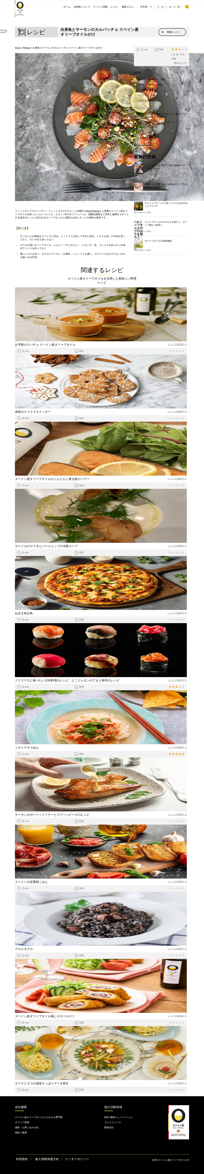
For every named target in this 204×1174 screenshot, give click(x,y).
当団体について (81, 7)
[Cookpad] (178, 7)
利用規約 (22, 1159)
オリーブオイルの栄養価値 (158, 241)
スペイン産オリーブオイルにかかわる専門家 (39, 1117)
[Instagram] (162, 7)
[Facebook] (166, 7)
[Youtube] (170, 7)
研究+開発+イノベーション (118, 1117)
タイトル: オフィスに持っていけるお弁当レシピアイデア (166, 204)
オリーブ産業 (22, 1122)
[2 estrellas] (176, 49)
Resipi (26, 47)
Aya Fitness (93, 211)
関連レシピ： (174, 32)
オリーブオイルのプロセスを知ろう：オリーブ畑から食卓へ (166, 223)
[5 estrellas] (186, 49)
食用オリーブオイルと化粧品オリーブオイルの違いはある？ (166, 185)
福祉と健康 (21, 1132)
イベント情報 (100, 7)
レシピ (114, 7)
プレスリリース (112, 1122)
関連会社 (109, 1127)
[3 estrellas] (179, 49)
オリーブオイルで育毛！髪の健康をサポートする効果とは (166, 167)
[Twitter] (158, 7)
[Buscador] (187, 6)
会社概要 (21, 1107)
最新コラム (128, 7)
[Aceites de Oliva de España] (20, 8)
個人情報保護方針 (47, 1159)
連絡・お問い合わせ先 (27, 1127)
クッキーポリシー (77, 1159)
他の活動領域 (113, 1107)
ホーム (66, 7)
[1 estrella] (172, 49)
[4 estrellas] (182, 49)
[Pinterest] (174, 7)
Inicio (18, 47)
